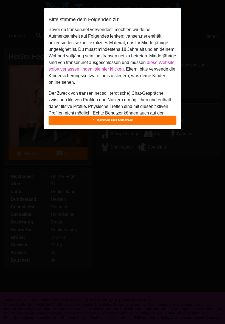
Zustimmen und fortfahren (112, 120)
